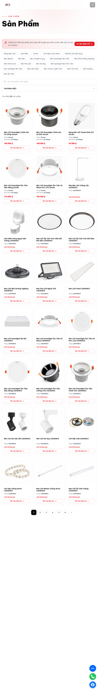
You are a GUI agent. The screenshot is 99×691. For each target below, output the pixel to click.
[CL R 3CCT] (82, 231)
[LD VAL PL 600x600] (82, 281)
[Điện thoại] (92, 676)
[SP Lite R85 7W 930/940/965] (49, 126)
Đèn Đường (88, 69)
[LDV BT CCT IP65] (49, 481)
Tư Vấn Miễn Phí (83, 44)
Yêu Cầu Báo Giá (16, 148)
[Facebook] (92, 684)
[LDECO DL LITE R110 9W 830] (49, 179)
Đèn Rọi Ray (41, 64)
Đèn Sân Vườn (33, 69)
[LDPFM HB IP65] (17, 281)
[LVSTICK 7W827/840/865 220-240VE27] (82, 126)
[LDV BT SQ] (82, 481)
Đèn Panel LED (10, 64)
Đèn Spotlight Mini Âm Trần (62, 64)
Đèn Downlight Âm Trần (59, 58)
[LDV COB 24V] (82, 431)
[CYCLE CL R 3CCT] (49, 231)
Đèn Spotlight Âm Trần (13, 69)
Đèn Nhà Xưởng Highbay (84, 58)
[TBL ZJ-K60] (82, 179)
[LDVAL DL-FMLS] (17, 331)
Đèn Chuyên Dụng (37, 58)
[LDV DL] (49, 381)
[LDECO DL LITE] (49, 331)
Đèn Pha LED (26, 64)
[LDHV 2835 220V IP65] (17, 481)
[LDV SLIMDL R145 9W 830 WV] (17, 179)
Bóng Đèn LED (9, 53)
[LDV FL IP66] (49, 281)
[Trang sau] (71, 512)
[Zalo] (92, 668)
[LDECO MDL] (82, 331)
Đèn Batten (8, 58)
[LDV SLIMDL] (17, 381)
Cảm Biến (24, 53)
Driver (35, 53)
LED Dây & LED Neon (51, 53)
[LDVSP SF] (17, 431)
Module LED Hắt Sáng (73, 53)
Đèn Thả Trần (72, 69)
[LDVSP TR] (49, 431)
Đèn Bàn (21, 58)
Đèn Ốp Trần (9, 74)
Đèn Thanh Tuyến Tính (53, 69)
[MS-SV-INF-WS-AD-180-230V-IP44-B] (17, 231)
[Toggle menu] (92, 4)
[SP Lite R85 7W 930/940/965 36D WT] (17, 126)
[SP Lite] (82, 381)
